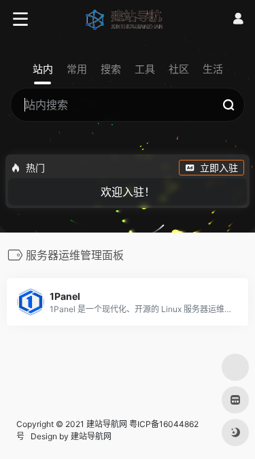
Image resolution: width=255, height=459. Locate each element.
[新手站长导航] (127, 19)
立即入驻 (219, 167)
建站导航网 (92, 436)
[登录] (238, 19)
